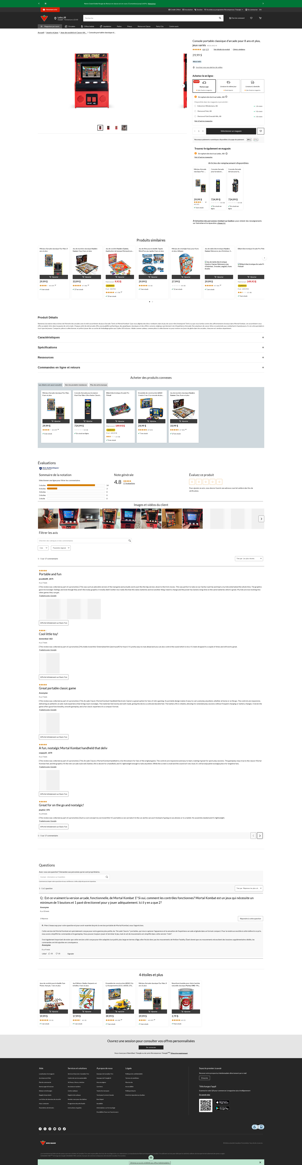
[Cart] (260, 18)
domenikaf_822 (46, 639)
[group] (119, 285)
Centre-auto (173, 26)
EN (260, 10)
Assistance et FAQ (45, 1078)
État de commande (45, 1082)
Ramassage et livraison (46, 1086)
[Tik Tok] (64, 1128)
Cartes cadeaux (73, 1091)
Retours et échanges (45, 1091)
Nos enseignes (101, 1082)
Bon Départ (100, 1099)
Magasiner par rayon (51, 26)
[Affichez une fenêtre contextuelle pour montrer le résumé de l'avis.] (206, 203)
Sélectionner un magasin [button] (231, 131)
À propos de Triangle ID (104, 1078)
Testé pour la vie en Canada (105, 1095)
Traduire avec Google (47, 595)
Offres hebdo (89, 26)
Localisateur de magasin (46, 1074)
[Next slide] (263, 3)
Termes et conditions (132, 1078)
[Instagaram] (49, 1128)
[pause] (45, 3)
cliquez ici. (221, 223)
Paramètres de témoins (46, 1108)
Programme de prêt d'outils (76, 1103)
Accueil (41, 32)
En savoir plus (204, 1094)
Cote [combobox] (41, 548)
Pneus (129, 26)
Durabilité (100, 1103)
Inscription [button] (189, 10)
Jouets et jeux (52, 32)
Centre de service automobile (77, 1078)
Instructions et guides (75, 1108)
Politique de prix (130, 1091)
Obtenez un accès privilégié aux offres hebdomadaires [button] (150, 1163)
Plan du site (129, 1082)
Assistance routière (74, 1086)
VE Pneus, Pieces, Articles (76, 1082)
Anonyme (43, 693)
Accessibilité (129, 1086)
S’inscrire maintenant (179, 1053)
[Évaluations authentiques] (49, 468)
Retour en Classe (144, 26)
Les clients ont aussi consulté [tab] (50, 385)
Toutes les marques (103, 1091)
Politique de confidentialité (134, 1074)
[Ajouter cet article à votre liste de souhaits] (260, 131)
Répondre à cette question (250, 918)
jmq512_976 (44, 810)
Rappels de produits (45, 1095)
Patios (119, 26)
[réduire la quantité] (203, 131)
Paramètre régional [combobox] (59, 548)
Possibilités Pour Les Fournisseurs (108, 1112)
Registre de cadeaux (74, 1095)
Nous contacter (44, 1103)
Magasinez (152, 4)
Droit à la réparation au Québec (135, 1095)
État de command (238, 18)
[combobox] (251, 558)
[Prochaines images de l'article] (183, 86)
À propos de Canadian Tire (105, 1074)
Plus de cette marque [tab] (98, 385)
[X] (45, 1128)
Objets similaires (239, 49)
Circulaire (71, 26)
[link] (202, 49)
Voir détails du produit (222, 49)
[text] (201, 203)
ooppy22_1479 (45, 753)
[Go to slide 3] (116, 128)
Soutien (200, 10)
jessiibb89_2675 (46, 579)
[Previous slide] (39, 3)
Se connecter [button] (253, 10)
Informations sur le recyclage (106, 1108)
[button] (220, 18)
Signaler (70, 954)
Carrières (100, 1086)
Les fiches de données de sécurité (50, 1099)
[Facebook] (40, 1128)
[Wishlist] (251, 18)
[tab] (204, 86)
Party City (160, 26)
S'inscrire (204, 1078)
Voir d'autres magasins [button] (203, 121)
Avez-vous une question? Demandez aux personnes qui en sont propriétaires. (69, 872)
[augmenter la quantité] (195, 131)
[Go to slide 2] (108, 128)
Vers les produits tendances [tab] (76, 385)
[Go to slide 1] (100, 128)
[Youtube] (54, 1128)
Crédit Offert (176, 10)
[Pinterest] (59, 1128)
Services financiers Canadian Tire (78, 1074)
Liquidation (107, 26)
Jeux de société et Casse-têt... (73, 32)
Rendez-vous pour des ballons (77, 1099)
